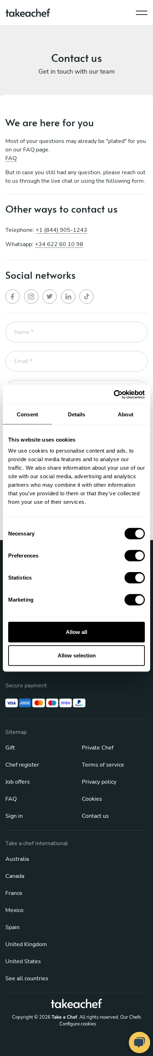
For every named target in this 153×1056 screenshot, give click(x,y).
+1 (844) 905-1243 (61, 230)
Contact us (95, 816)
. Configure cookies (76, 1024)
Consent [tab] (27, 414)
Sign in (14, 816)
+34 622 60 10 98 (59, 244)
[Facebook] (12, 296)
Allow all (76, 632)
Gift (10, 748)
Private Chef (98, 748)
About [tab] (125, 414)
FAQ (11, 158)
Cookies (92, 799)
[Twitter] (49, 296)
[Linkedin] (68, 296)
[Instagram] (31, 296)
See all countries (26, 978)
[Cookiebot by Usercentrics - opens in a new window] (114, 394)
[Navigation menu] (141, 11)
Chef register (22, 765)
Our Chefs (130, 1017)
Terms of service (103, 765)
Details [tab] (76, 414)
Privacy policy (99, 782)
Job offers (17, 782)
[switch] (135, 555)
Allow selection (77, 655)
